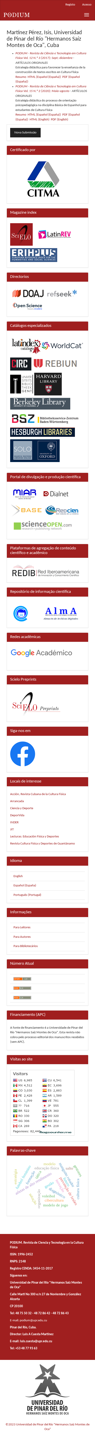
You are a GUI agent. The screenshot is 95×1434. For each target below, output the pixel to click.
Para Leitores (21, 927)
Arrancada (17, 801)
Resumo (20, 77)
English (18, 876)
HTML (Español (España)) (44, 77)
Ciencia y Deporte (21, 808)
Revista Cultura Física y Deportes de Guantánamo (42, 843)
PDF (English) (59, 119)
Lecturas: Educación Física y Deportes (34, 836)
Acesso (86, 4)
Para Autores (22, 937)
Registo (70, 4)
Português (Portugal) (27, 895)
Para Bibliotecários (25, 946)
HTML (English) (39, 119)
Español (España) (24, 885)
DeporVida (17, 815)
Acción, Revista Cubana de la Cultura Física (38, 794)
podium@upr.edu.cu (33, 1320)
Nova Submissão (25, 132)
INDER (14, 822)
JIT (12, 829)
